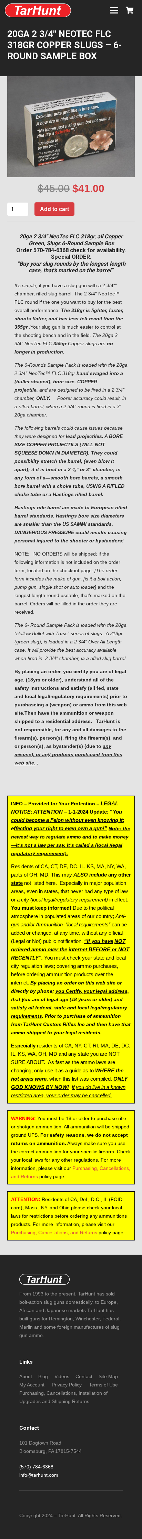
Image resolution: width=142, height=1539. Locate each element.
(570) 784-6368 (36, 1466)
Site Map (108, 1376)
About (25, 1376)
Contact (83, 1376)
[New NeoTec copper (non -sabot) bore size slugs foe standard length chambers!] (38, 10)
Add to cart (54, 209)
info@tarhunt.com (38, 1475)
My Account (31, 1384)
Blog (43, 1376)
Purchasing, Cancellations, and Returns (54, 1232)
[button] (114, 10)
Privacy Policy (67, 1384)
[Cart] (129, 10)
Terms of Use (103, 1384)
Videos (61, 1376)
